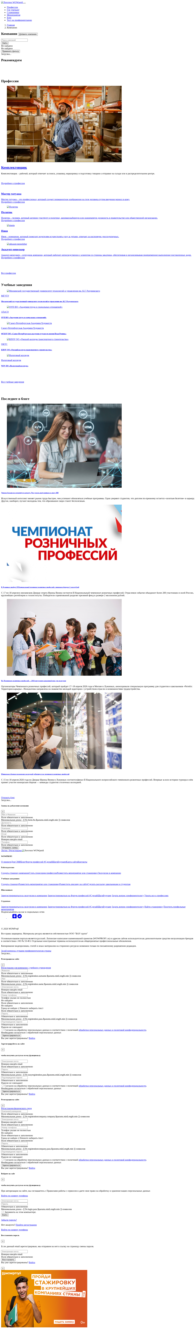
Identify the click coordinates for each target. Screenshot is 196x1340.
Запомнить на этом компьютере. (20, 1212)
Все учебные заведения (12, 382)
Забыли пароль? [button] (9, 1220)
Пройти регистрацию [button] (26, 1225)
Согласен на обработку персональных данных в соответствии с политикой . (76, 1030)
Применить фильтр (10, 51)
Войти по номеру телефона (14, 1196)
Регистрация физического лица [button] (16, 1108)
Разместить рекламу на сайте (73, 884)
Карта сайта (72, 862)
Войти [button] (32, 1038)
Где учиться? (13, 10)
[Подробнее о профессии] (64, 161)
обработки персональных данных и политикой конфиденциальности (112, 1030)
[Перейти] (64, 487)
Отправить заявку (10, 848)
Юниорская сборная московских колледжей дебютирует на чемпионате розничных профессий (35, 774)
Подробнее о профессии (13, 183)
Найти (4, 43)
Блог (9, 17)
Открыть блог (8, 797)
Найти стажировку (153, 907)
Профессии (12, 7)
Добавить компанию (28, 34)
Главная (11, 25)
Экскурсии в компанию (109, 873)
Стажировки (13, 12)
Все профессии (8, 273)
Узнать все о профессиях (156, 895)
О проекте (6, 862)
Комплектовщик (14, 167)
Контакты (82, 862)
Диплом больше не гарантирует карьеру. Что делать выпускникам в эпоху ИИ (30, 493)
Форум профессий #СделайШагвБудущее (45, 862)
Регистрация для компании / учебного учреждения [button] (26, 968)
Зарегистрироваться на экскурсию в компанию (24, 895)
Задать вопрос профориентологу (128, 895)
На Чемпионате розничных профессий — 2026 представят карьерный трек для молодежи (33, 681)
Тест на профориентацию (19, 20)
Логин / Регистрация (11, 850)
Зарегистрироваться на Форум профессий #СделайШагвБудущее (79, 895)
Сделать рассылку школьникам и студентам (109, 884)
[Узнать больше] (53, 291)
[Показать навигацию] (24, 3)
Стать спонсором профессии (43, 873)
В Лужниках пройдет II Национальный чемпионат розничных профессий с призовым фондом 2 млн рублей (40, 587)
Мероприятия (13, 15)
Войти (4, 1215)
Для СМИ (16, 862)
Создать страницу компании (15, 873)
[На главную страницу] (12, 2)
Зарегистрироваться (11, 1035)
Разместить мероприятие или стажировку (77, 873)
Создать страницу (10, 884)
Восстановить (8, 1260)
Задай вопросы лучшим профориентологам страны (26, 951)
